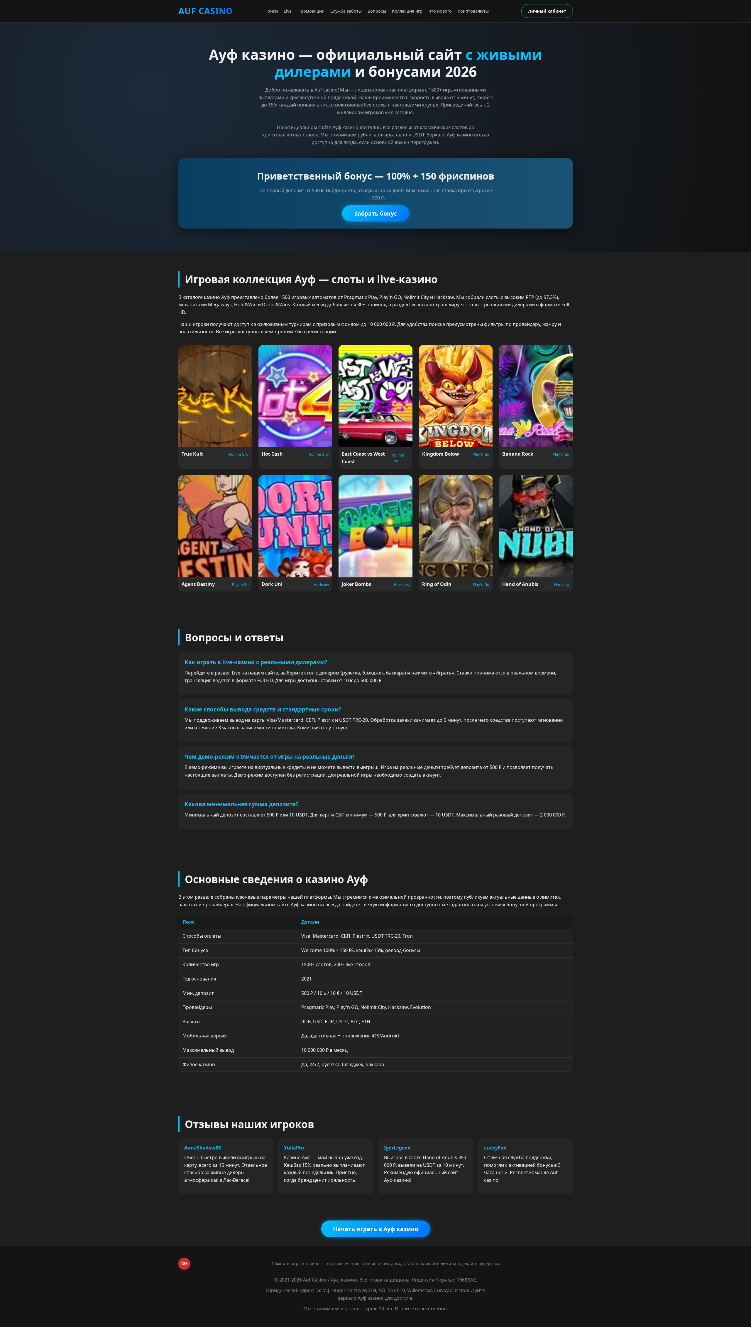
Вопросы (377, 11)
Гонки (271, 11)
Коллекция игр (407, 11)
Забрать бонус (375, 213)
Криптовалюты (473, 11)
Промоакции (310, 11)
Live (288, 11)
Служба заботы (346, 11)
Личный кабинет (547, 11)
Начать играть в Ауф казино (375, 1229)
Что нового (440, 11)
